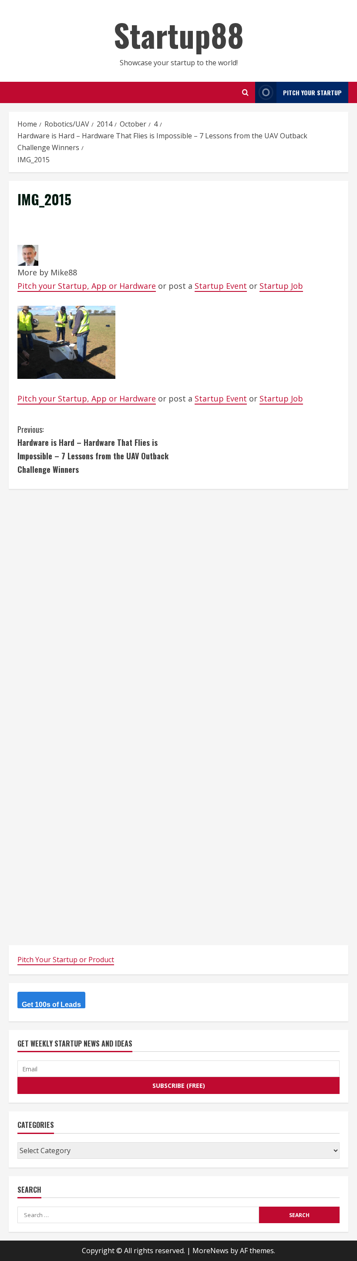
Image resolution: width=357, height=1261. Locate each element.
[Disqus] (178, 606)
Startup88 (179, 34)
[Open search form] (245, 92)
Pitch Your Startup (312, 92)
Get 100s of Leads (51, 1004)
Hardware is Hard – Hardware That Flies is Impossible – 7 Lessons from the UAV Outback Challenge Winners (92, 449)
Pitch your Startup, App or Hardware (86, 286)
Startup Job (281, 286)
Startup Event (221, 286)
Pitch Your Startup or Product (65, 959)
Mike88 (64, 272)
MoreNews (210, 1250)
